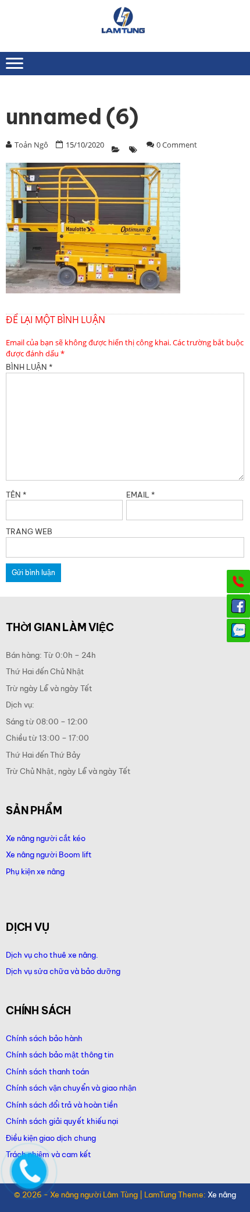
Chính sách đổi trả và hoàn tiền (61, 1104)
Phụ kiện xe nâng (35, 871)
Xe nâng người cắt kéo (45, 838)
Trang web (29, 531)
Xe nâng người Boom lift (49, 854)
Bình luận (29, 367)
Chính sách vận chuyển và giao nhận (71, 1087)
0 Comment (176, 144)
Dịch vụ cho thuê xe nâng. (52, 954)
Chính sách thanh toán (47, 1071)
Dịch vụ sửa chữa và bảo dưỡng (64, 971)
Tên (16, 494)
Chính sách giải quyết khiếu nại (62, 1121)
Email (140, 494)
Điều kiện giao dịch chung (51, 1138)
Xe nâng (222, 1194)
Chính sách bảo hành (44, 1038)
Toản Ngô (31, 144)
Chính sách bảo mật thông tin (59, 1054)
